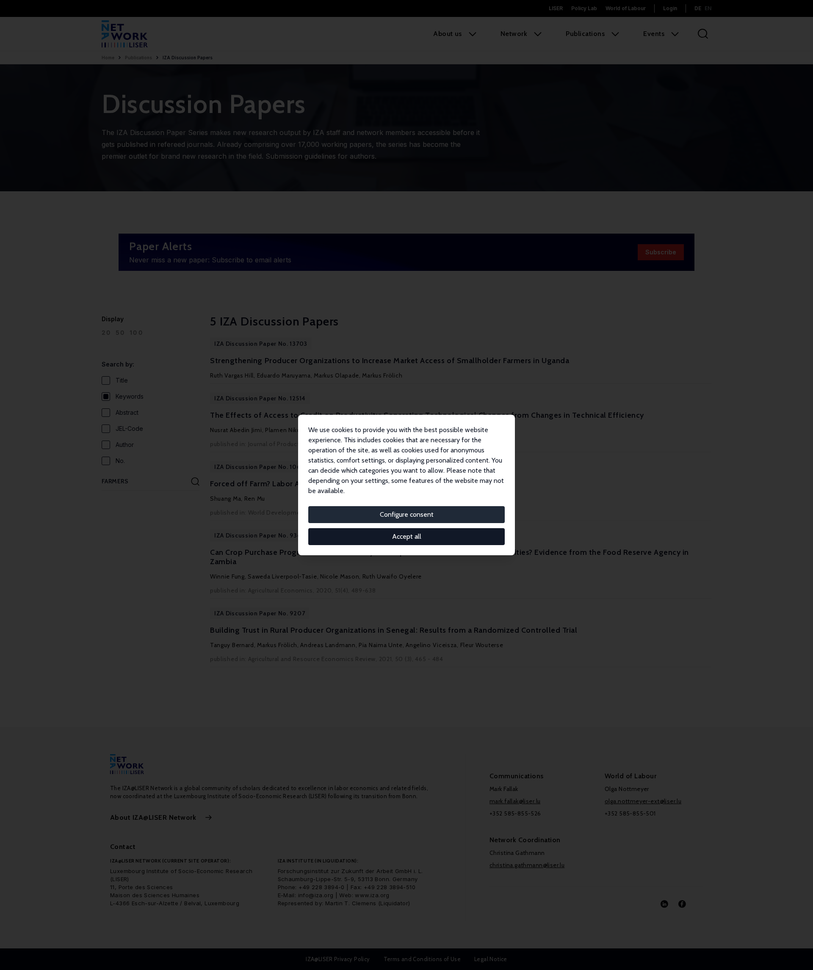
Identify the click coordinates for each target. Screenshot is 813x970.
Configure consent (407, 514)
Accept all (406, 536)
